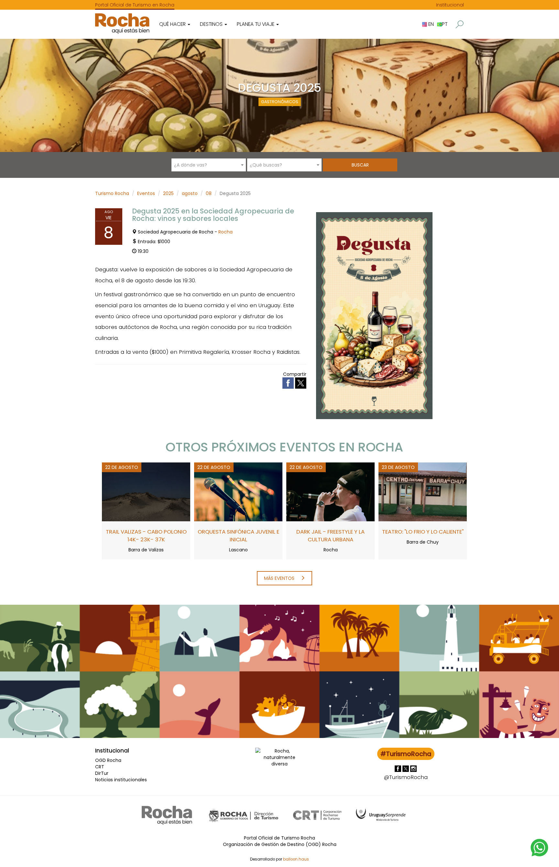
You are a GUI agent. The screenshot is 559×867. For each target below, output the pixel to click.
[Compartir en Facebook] (288, 382)
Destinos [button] (212, 24)
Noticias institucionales (121, 779)
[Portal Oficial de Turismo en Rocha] (122, 23)
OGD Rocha (108, 760)
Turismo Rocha (112, 193)
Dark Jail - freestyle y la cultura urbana (330, 535)
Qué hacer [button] (173, 24)
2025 (168, 193)
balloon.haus (296, 859)
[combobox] (208, 164)
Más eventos (280, 578)
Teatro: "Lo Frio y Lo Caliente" (423, 532)
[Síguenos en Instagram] (413, 768)
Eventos (146, 193)
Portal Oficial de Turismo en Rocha (134, 5)
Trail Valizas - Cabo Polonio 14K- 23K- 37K (146, 535)
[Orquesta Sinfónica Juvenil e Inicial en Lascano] (238, 491)
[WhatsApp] (539, 847)
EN (430, 24)
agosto (190, 193)
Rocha (225, 232)
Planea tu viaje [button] (256, 24)
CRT (99, 767)
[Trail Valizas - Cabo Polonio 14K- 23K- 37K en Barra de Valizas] (146, 491)
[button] (459, 24)
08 (209, 193)
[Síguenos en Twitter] (406, 768)
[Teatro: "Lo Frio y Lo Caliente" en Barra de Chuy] (422, 491)
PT (444, 24)
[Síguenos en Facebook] (398, 768)
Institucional (450, 5)
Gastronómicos (279, 101)
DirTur (101, 773)
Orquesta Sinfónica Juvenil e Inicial (238, 535)
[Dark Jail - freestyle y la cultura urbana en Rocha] (330, 491)
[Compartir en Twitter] (300, 382)
